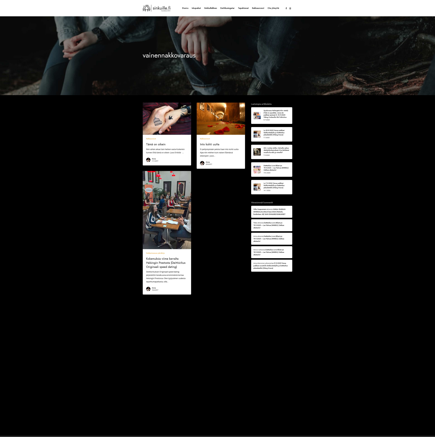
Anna (154, 159)
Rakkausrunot (151, 139)
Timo (255, 223)
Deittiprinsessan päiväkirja (155, 253)
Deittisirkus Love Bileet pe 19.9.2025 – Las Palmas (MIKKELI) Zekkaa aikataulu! (268, 225)
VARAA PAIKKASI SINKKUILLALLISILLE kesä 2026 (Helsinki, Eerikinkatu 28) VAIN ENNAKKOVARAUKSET (269, 211)
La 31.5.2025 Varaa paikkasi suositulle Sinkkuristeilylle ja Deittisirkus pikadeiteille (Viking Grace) (270, 265)
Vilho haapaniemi (259, 209)
